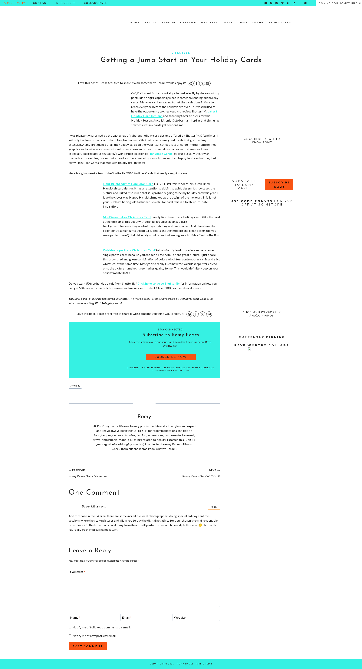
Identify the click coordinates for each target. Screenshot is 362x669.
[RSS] (305, 3)
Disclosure (66, 3)
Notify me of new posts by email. (94, 635)
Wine (243, 22)
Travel (228, 22)
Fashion (168, 22)
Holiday (75, 385)
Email (126, 617)
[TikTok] (294, 3)
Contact (40, 3)
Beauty (151, 22)
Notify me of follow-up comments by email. (101, 627)
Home (135, 22)
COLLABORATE (95, 3)
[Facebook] (271, 3)
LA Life (258, 22)
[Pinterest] (288, 3)
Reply (213, 506)
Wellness (209, 22)
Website (180, 617)
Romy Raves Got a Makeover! (89, 473)
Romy (144, 417)
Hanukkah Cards (161, 153)
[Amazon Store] (311, 3)
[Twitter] (282, 3)
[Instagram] (276, 3)
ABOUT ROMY (14, 3)
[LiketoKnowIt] (299, 3)
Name (75, 617)
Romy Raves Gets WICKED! (201, 473)
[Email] (265, 3)
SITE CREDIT (204, 664)
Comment (77, 572)
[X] (202, 83)
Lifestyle (188, 22)
